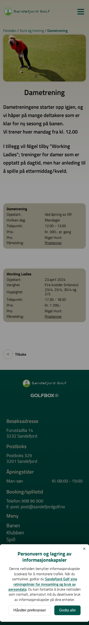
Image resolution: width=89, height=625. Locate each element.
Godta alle (67, 610)
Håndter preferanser (29, 610)
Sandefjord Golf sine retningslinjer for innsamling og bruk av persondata (42, 584)
